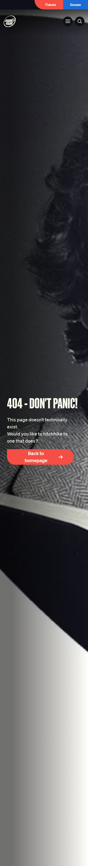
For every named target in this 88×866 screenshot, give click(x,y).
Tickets (50, 4)
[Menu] (68, 21)
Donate (75, 4)
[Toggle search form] (79, 21)
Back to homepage (36, 456)
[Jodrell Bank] (10, 21)
